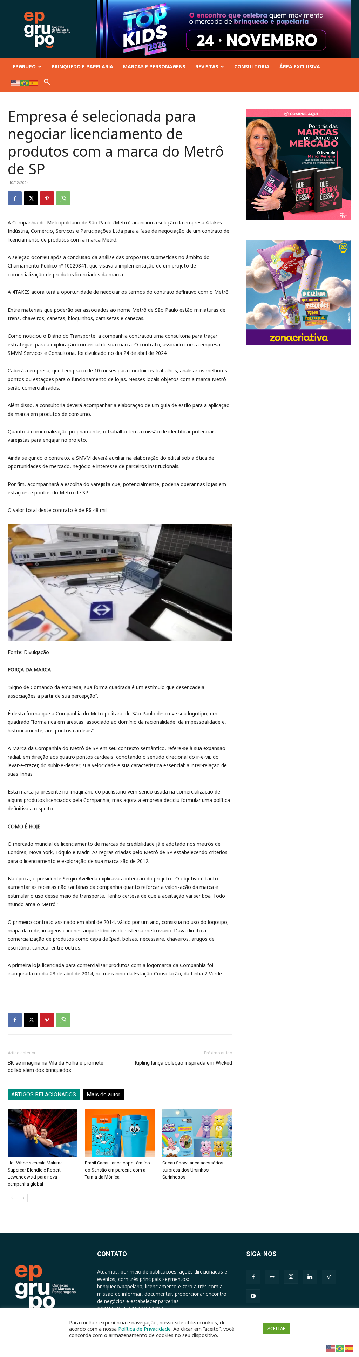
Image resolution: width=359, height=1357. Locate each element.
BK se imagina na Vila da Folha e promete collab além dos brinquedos (55, 1066)
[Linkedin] (310, 1277)
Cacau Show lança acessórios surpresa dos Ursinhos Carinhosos (192, 1170)
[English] (15, 82)
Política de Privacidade (144, 1328)
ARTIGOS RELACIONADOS (43, 1094)
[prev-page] (12, 1198)
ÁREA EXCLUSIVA (299, 66)
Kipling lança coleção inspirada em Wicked (183, 1063)
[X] (31, 198)
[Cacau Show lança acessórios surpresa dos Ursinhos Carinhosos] (197, 1133)
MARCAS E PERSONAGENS (154, 66)
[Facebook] (15, 198)
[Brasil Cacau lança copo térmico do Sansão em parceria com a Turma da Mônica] (120, 1133)
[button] (47, 83)
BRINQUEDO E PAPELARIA (82, 66)
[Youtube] (253, 1296)
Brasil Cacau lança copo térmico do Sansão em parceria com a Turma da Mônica (117, 1170)
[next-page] (23, 1198)
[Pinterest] (47, 198)
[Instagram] (291, 1277)
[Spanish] (34, 82)
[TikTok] (329, 1277)
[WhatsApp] (63, 198)
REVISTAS (206, 66)
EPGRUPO (24, 66)
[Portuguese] (24, 82)
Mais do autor (103, 1094)
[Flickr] (272, 1277)
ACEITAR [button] (276, 1328)
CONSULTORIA (252, 66)
